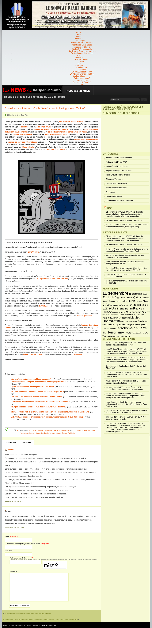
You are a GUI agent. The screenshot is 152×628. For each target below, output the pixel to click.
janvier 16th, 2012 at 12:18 (14, 528)
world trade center (117, 336)
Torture (127, 333)
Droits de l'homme (139, 305)
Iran (116, 318)
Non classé (110, 192)
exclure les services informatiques (22, 142)
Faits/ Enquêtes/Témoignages (118, 175)
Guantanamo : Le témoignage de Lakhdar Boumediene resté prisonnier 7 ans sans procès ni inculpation (40, 619)
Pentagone (116, 324)
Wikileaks (71, 433)
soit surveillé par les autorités (72, 122)
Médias (135, 317)
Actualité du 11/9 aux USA (116, 162)
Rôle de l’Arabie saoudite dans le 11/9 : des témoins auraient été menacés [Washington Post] (127, 226)
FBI (131, 308)
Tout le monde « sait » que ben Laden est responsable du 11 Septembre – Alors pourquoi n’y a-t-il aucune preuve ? (125, 396)
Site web (8, 551)
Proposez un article (78, 90)
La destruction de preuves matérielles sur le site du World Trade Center (127, 412)
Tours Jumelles (137, 333)
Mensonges (124, 318)
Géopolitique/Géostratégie (116, 183)
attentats (145, 298)
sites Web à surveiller (55, 150)
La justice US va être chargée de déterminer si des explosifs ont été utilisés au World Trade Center (126, 269)
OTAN (116, 321)
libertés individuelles (36, 433)
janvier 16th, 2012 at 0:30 (14, 502)
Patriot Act (48, 433)
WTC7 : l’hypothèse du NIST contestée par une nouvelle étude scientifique (125, 256)
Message (13, 571)
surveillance (56, 433)
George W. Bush (118, 312)
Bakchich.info (28, 147)
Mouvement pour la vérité (116, 188)
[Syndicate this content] (105, 208)
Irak (111, 317)
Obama (107, 321)
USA (145, 332)
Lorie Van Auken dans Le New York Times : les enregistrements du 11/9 (125, 263)
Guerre (146, 312)
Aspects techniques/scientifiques (119, 171)
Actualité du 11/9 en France (117, 166)
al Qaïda (135, 297)
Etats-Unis (110, 308)
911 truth (108, 297)
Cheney (146, 301)
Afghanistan (122, 297)
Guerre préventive (126, 315)
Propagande (129, 324)
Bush (131, 301)
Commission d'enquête (119, 305)
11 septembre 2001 (138, 294)
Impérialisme (139, 315)
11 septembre (78, 430)
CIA (105, 304)
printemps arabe (44, 127)
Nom (11, 536)
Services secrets (109, 329)
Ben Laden (121, 301)
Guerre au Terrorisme (110, 315)
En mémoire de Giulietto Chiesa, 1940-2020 (124, 220)
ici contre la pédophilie (22, 134)
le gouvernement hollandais (86, 139)
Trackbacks (26, 442)
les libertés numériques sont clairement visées (67, 132)
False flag (123, 309)
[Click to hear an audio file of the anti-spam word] (55, 562)
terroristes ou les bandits (55, 134)
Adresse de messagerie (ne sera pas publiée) (27, 544)
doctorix (11, 450)
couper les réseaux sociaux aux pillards (51, 129)
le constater (24, 127)
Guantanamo (133, 312)
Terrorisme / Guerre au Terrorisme (56, 430)
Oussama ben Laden (128, 321)
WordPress (45, 625)
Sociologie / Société (36, 430)
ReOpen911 (142, 325)
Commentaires (10, 442)
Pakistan (142, 321)
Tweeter (65, 433)
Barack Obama (108, 301)
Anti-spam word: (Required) (21, 558)
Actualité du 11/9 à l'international (119, 158)
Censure (139, 301)
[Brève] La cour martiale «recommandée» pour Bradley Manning (28, 613)
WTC (127, 335)
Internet (87, 430)
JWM (54, 625)
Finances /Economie (114, 179)
